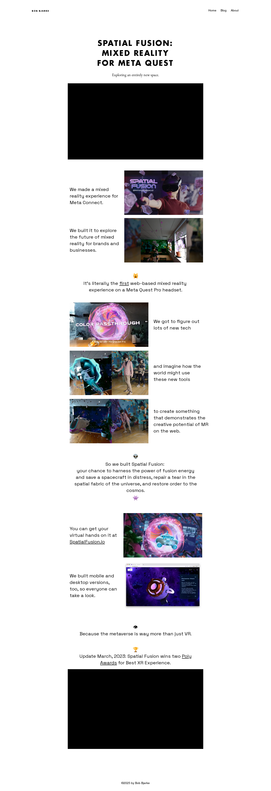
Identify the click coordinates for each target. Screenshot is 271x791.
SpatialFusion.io (87, 542)
